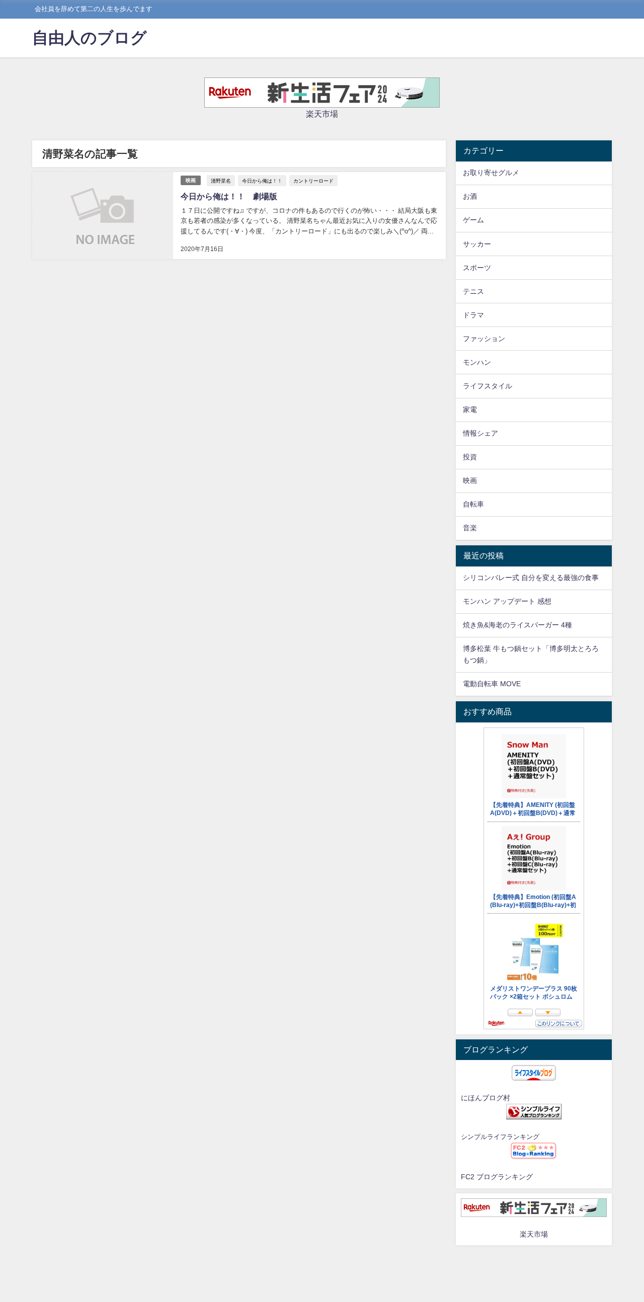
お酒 (470, 196)
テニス (473, 291)
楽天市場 (322, 114)
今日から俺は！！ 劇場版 (229, 196)
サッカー (477, 244)
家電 (470, 409)
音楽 (470, 527)
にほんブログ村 (485, 1097)
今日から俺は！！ (262, 180)
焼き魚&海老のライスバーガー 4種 (517, 624)
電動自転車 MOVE (492, 683)
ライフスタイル (487, 385)
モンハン (477, 362)
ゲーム (473, 219)
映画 (191, 180)
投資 (470, 456)
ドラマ (473, 314)
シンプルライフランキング (500, 1136)
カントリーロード (313, 180)
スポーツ (477, 267)
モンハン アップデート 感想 (507, 601)
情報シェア (480, 433)
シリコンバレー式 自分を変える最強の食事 (531, 577)
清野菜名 (221, 180)
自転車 (473, 504)
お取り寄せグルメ (491, 172)
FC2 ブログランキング (497, 1176)
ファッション (484, 338)
